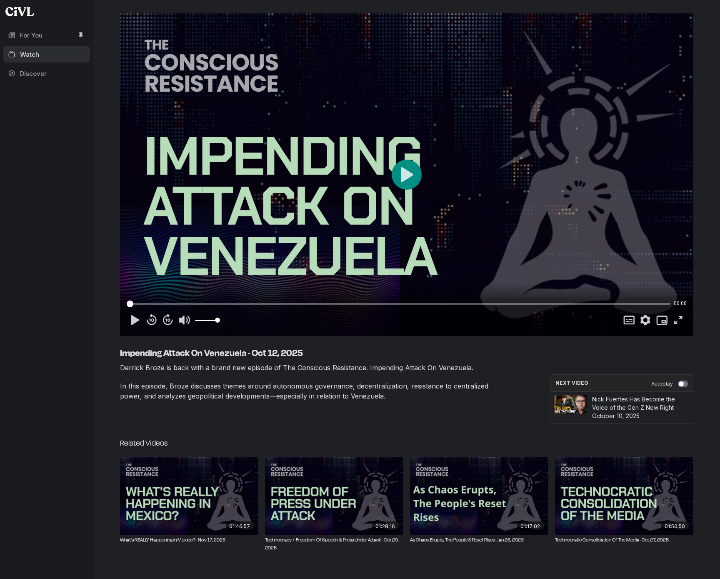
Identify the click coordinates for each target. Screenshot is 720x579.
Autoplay (662, 384)
